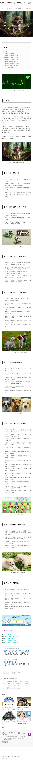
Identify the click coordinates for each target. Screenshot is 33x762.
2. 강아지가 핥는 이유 (9, 53)
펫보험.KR (9, 8)
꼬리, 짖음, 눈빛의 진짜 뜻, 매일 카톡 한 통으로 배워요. (16, 664)
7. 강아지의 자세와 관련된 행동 (11, 63)
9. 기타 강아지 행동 (8, 67)
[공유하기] (7, 672)
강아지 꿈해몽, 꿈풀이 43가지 (10, 638)
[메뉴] (30, 3)
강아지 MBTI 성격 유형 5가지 (10, 642)
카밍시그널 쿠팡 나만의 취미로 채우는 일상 (16, 651)
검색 (26, 3)
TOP (30, 757)
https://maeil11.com (8, 659)
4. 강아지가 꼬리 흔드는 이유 (11, 57)
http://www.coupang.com (10, 648)
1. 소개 (5, 51)
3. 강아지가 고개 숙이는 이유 (11, 55)
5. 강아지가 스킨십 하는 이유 (11, 59)
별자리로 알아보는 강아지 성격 (10, 640)
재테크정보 (29, 8)
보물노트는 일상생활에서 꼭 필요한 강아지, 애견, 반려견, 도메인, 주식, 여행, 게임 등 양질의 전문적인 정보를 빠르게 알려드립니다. (13, 738)
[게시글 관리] (9, 672)
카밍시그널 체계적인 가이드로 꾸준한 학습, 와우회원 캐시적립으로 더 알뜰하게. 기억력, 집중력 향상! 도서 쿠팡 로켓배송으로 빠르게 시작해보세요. (16, 653)
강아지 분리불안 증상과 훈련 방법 (11, 685)
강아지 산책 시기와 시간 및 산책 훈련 (11, 689)
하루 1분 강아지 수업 (9, 662)
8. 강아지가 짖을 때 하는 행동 (11, 65)
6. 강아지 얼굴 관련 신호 (10, 61)
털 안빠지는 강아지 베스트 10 (10, 636)
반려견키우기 (19, 8)
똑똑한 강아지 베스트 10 (9, 634)
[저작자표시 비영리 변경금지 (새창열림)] (19, 672)
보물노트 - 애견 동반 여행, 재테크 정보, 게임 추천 (13, 734)
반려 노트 (6, 678)
